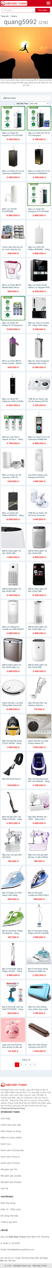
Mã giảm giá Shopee (11, 1182)
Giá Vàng (43, 1258)
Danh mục (6, 1144)
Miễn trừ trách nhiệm (11, 1137)
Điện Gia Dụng (8, 1203)
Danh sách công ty (10, 1156)
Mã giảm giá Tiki (9, 1169)
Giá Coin (11, 1260)
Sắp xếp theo (22, 103)
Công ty (14, 16)
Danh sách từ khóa (10, 1163)
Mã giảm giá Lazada (11, 1175)
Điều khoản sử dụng (11, 1131)
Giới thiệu (5, 1118)
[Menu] (48, 3)
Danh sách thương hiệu (12, 1150)
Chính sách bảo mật (11, 1125)
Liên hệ (4, 1188)
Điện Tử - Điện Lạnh (11, 1209)
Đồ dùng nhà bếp (9, 1215)
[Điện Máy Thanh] (14, 1084)
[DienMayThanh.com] (19, 3)
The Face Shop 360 (30, 1258)
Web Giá (3, 1260)
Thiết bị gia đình (9, 1222)
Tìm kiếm (42, 10)
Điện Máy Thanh (40, 1265)
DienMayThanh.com (22, 1265)
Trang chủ (4, 16)
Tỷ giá (17, 1258)
